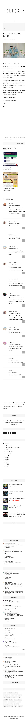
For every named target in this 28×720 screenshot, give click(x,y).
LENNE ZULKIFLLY (10, 629)
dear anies (12, 246)
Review (15, 692)
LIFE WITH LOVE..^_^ (10, 605)
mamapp (11, 342)
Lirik (5, 692)
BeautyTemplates (14, 716)
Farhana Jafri (8, 600)
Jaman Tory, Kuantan (9, 677)
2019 (6, 458)
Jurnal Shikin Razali (9, 612)
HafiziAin (9, 139)
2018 (6, 460)
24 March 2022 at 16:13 (13, 248)
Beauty (19, 699)
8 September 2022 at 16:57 (14, 295)
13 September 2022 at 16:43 (14, 313)
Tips (4, 697)
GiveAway (6, 699)
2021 (6, 443)
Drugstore (6, 706)
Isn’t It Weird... (8, 630)
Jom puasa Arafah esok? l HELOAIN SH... (9, 189)
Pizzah (11, 203)
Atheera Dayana (8, 638)
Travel (8, 697)
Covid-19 (16, 704)
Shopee (5, 701)
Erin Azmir (7, 645)
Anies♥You (7, 550)
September (8, 451)
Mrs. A (11, 293)
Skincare (20, 706)
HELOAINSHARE (14, 139)
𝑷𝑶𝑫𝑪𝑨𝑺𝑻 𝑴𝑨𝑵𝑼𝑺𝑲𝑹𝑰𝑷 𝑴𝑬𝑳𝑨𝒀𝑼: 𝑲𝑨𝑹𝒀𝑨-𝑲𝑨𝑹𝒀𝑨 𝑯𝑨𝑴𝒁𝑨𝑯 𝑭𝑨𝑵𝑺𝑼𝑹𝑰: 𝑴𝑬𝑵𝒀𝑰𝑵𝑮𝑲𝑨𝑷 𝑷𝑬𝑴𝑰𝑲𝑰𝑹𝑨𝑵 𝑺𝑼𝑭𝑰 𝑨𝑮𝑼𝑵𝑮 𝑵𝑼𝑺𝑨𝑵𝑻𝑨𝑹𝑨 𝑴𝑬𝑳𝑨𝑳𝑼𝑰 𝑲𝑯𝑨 (14, 616)
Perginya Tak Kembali (9, 557)
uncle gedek (13, 221)
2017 (6, 462)
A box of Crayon (8, 632)
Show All (23, 649)
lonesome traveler (8, 657)
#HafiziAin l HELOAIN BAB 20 (13, 447)
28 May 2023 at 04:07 (13, 360)
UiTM (15, 699)
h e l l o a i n (14, 11)
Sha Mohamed (13, 311)
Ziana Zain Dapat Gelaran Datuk (12, 573)
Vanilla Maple (13, 279)
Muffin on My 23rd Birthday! (11, 642)
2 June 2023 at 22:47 (13, 372)
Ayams (9, 701)
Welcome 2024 (8, 662)
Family (11, 706)
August (7, 453)
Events (18, 701)
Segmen (11, 699)
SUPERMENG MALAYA (10, 661)
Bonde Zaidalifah (8, 582)
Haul (16, 706)
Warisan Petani (8, 577)
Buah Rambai (7, 578)
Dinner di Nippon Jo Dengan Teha (12, 601)
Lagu (19, 697)
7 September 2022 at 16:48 (14, 281)
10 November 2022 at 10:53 (14, 344)
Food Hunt (6, 704)
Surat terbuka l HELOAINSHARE (7, 168)
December (8, 445)
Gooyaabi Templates (14, 718)
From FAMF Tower (9, 561)
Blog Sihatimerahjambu (10, 543)
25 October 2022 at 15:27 (14, 329)
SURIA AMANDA (9, 572)
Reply (24, 215)
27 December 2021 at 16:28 (14, 223)
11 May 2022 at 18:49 (13, 264)
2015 (6, 466)
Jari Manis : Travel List (10, 670)
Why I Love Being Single (10, 639)
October (8, 449)
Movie (11, 704)
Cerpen (14, 701)
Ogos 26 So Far (8, 658)
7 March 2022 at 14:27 (13, 235)
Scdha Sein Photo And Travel (11, 665)
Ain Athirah (6, 39)
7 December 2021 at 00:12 (14, 205)
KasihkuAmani (8, 556)
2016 (6, 464)
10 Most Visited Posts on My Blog (12, 646)
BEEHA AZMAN (8, 641)
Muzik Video (9, 692)
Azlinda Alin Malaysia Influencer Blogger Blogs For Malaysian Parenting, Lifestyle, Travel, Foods (14, 592)
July (7, 455)
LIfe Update (14, 697)
